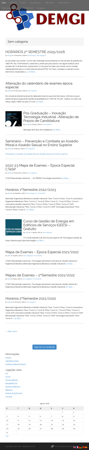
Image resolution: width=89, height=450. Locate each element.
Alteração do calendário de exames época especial (39, 85)
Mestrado (49, 3)
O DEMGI (13, 3)
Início (4, 3)
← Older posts (11, 331)
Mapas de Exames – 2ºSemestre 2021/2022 (40, 275)
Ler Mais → (32, 72)
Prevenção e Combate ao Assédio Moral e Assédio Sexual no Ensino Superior (36, 154)
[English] (74, 447)
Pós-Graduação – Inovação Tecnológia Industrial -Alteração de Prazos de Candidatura (51, 117)
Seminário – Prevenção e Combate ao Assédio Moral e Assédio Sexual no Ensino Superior (41, 143)
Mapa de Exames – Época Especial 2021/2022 (42, 252)
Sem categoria (41, 55)
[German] (80, 447)
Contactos (41, 8)
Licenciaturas (35, 3)
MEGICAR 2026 (27, 8)
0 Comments (41, 193)
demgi (9, 55)
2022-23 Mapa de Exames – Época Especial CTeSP (39, 167)
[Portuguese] (83, 447)
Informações (31, 55)
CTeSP (23, 3)
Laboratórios (63, 3)
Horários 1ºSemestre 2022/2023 (30, 190)
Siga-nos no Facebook (44, 347)
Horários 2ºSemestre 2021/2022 (30, 298)
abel (8, 193)
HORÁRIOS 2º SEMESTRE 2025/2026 (35, 52)
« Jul (6, 436)
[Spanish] (86, 447)
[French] (77, 447)
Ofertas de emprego (10, 8)
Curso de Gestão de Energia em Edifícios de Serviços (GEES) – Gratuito (48, 225)
